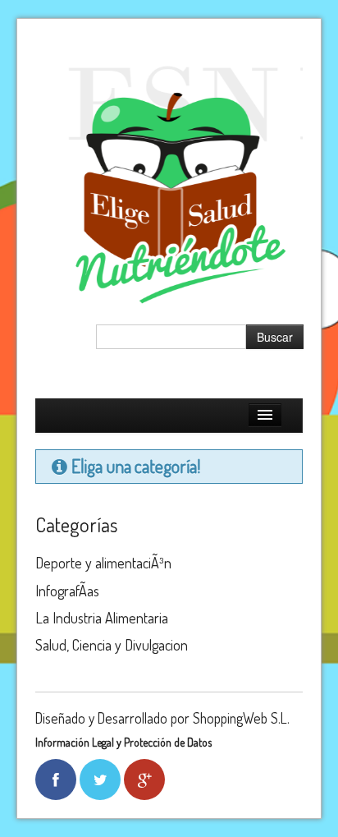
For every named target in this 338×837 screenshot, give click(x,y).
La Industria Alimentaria (101, 618)
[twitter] (100, 779)
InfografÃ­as (67, 591)
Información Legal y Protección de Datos (123, 742)
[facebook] (55, 779)
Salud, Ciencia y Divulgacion (111, 645)
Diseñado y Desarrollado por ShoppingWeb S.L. (162, 718)
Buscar (275, 337)
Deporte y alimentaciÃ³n (103, 563)
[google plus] (145, 779)
